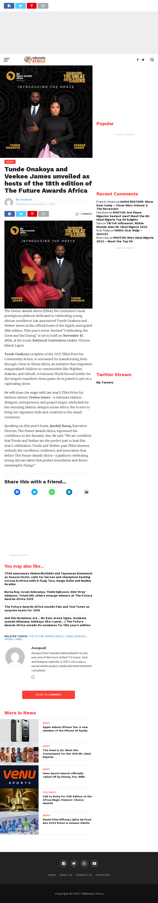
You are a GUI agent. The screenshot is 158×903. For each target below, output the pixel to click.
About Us (65, 875)
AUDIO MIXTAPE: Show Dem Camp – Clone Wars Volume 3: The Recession (124, 205)
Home (52, 875)
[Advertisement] (79, 27)
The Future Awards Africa (46, 636)
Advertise (103, 875)
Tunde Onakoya (75, 636)
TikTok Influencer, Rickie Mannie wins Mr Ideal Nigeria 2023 (121, 225)
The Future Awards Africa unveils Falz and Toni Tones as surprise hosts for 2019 (46, 608)
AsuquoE (26, 199)
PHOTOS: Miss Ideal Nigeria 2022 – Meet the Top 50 (125, 239)
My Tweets (104, 382)
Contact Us (84, 875)
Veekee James (13, 639)
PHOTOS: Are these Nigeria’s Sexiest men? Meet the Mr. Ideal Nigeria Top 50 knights (123, 216)
